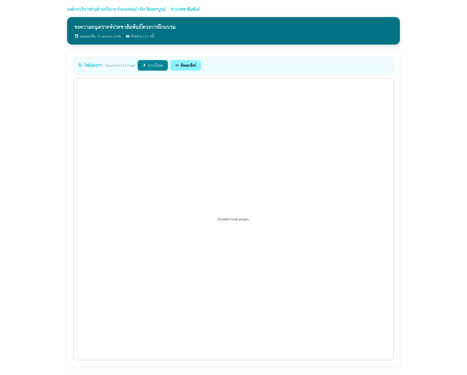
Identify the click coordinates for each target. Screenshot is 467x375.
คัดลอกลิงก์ (185, 65)
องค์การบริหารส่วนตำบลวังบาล (116, 9)
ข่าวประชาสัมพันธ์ (185, 9)
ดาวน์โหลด (153, 65)
